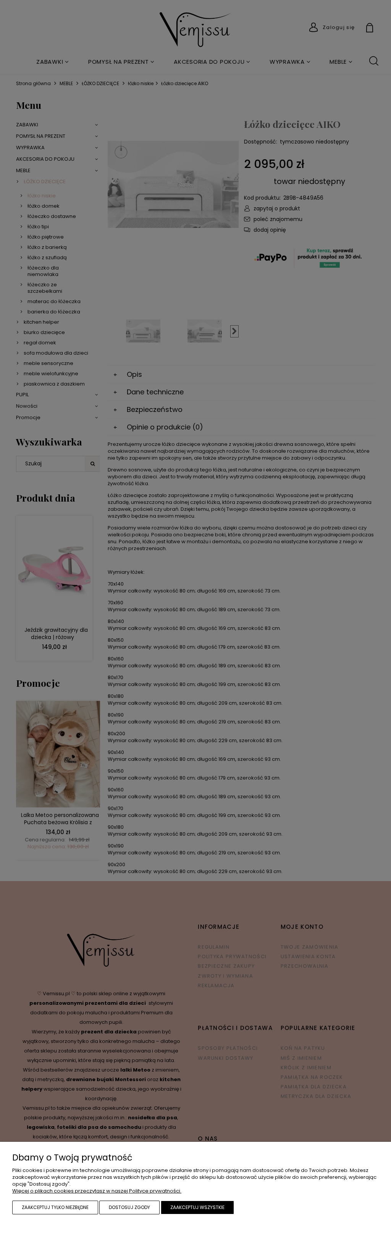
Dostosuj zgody (129, 1207)
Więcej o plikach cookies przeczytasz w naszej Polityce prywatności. (96, 1191)
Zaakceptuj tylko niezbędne (55, 1207)
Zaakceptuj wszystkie (197, 1207)
